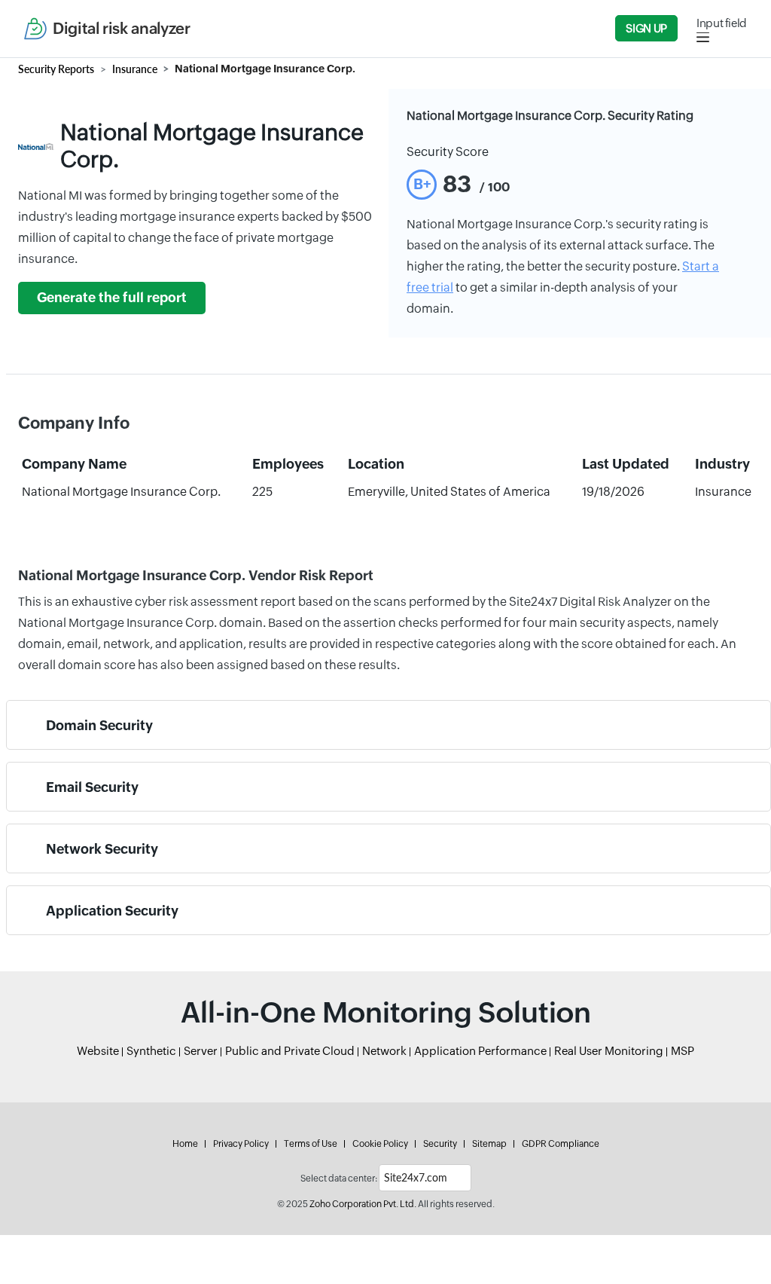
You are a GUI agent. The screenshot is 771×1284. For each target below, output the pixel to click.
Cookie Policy (380, 1144)
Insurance (134, 69)
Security (440, 1144)
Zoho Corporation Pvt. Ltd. (362, 1204)
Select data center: (338, 1178)
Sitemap (489, 1144)
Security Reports (56, 69)
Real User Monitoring (608, 1050)
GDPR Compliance (560, 1144)
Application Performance (480, 1050)
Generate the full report (112, 297)
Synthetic (151, 1050)
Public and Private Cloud (290, 1050)
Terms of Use (310, 1144)
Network (384, 1050)
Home (185, 1144)
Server (201, 1050)
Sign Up (646, 28)
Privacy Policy (241, 1144)
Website (98, 1050)
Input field (721, 23)
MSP (682, 1050)
